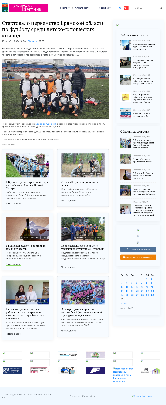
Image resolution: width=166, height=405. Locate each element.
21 (142, 291)
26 (132, 295)
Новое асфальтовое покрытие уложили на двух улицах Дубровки (82, 247)
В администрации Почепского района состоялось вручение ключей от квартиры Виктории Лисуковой (25, 313)
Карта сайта (88, 396)
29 (147, 295)
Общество (33, 41)
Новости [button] (63, 8)
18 (127, 291)
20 (137, 291)
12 (132, 287)
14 (142, 287)
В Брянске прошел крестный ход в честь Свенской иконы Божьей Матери (27, 185)
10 (122, 287)
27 (137, 295)
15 (147, 287)
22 (147, 291)
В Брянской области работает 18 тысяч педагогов (26, 247)
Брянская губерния (45, 124)
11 (127, 287)
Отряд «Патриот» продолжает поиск (79, 183)
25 (127, 295)
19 (132, 291)
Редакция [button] (103, 8)
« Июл (124, 303)
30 (152, 295)
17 (122, 291)
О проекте (75, 396)
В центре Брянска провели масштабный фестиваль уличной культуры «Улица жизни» (81, 312)
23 (152, 291)
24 (122, 295)
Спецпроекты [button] (82, 8)
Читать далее (13, 203)
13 (137, 287)
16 (152, 287)
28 (142, 295)
